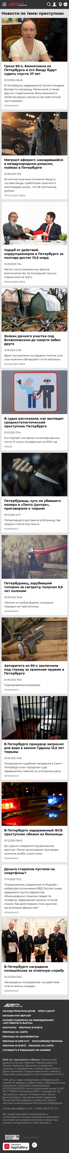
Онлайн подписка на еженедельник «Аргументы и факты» (28, 1021)
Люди (8, 446)
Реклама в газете (30, 1027)
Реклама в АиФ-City (16, 1041)
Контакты (9, 1027)
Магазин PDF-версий (17, 1015)
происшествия (14, 195)
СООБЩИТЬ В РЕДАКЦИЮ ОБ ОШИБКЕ (27, 1050)
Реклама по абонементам (21, 1036)
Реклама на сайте (15, 1032)
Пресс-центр (46, 1011)
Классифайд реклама (47, 1041)
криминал (11, 106)
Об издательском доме (19, 1011)
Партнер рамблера (30, 1137)
